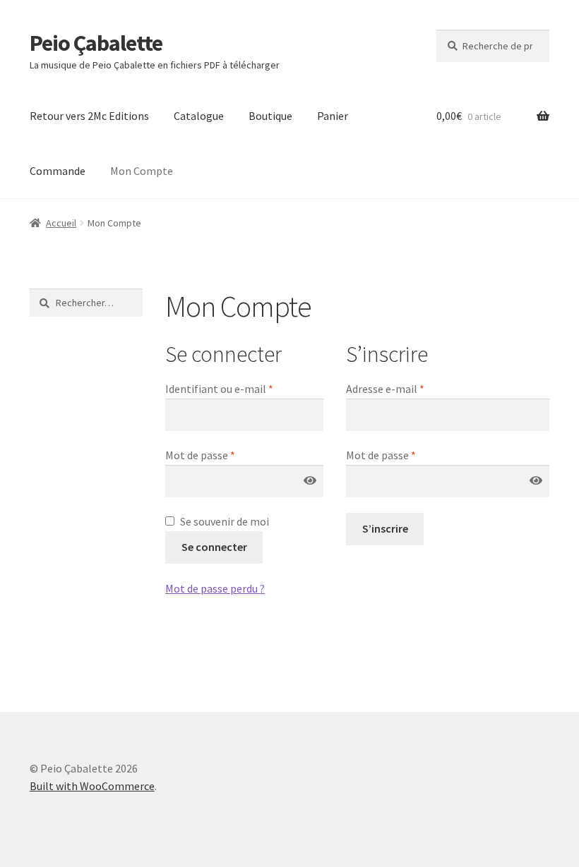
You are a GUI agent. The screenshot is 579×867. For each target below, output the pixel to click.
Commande (57, 171)
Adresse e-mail (413, 388)
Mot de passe (228, 454)
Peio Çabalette (96, 43)
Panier (332, 116)
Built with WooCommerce (92, 786)
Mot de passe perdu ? (215, 588)
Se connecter (214, 547)
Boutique (270, 116)
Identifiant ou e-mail (244, 388)
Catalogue (199, 116)
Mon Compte (141, 171)
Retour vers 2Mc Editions (89, 116)
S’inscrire (385, 528)
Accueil (61, 223)
